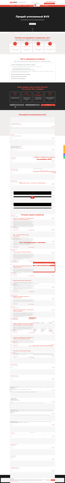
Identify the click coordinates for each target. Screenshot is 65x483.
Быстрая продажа (49, 3)
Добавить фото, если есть (44, 170)
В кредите (25, 5)
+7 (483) (50, 1)
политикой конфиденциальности (44, 375)
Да (35, 5)
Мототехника (45, 5)
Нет (37, 5)
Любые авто (19, 5)
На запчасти (31, 5)
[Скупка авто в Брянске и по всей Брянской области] (13, 2)
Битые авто (12, 5)
